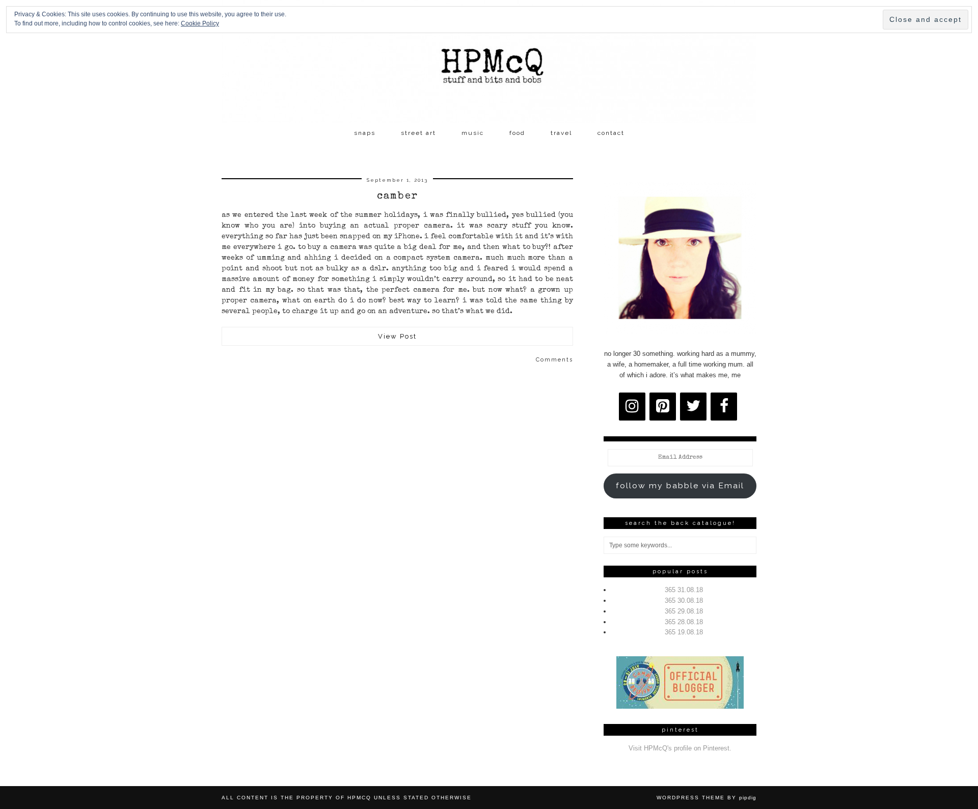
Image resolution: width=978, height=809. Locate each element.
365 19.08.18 (684, 632)
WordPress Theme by (706, 797)
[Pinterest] (662, 407)
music (472, 132)
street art (418, 132)
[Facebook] (724, 407)
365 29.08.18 (684, 611)
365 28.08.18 (684, 622)
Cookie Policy (200, 23)
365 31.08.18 (684, 590)
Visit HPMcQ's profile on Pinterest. (680, 748)
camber (397, 196)
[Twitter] (693, 407)
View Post (397, 336)
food (517, 132)
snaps (364, 132)
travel (561, 132)
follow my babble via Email (680, 485)
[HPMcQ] (489, 61)
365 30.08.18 (684, 600)
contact (610, 132)
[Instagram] (632, 407)
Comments (554, 359)
